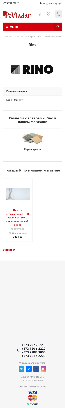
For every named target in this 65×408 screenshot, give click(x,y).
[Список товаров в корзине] (59, 16)
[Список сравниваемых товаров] (41, 15)
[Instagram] (43, 369)
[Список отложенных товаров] (48, 15)
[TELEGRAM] (21, 369)
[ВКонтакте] (29, 369)
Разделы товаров (16, 90)
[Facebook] (36, 369)
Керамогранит (32, 149)
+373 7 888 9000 (34, 352)
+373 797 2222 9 (11, 3)
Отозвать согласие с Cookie (32, 386)
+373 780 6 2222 (34, 348)
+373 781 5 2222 (34, 355)
